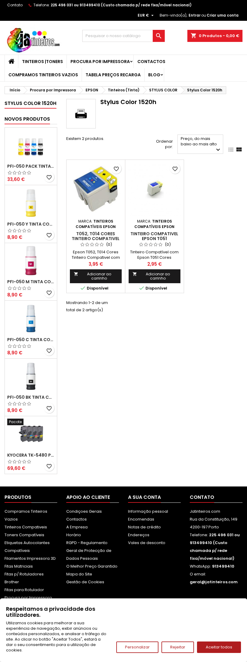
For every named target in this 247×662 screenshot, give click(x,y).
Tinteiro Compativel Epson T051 (154, 236)
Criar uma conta (223, 15)
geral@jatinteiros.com (214, 582)
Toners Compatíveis (24, 535)
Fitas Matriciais (19, 566)
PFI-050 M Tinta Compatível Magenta (31, 281)
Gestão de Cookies (85, 582)
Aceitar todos (219, 647)
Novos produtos (27, 119)
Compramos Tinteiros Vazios (43, 75)
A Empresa (77, 527)
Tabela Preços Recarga (113, 75)
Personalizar (137, 647)
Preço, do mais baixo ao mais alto (201, 145)
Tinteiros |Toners (42, 62)
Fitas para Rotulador (24, 590)
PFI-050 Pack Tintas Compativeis (31, 166)
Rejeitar (177, 647)
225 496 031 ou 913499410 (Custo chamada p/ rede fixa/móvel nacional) (121, 5)
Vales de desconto (146, 543)
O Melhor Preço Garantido (91, 566)
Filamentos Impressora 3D (30, 558)
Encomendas (141, 519)
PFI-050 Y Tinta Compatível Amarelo (31, 224)
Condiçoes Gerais (84, 511)
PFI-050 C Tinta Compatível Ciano (31, 339)
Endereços (138, 535)
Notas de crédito (144, 527)
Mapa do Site (79, 574)
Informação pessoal (148, 511)
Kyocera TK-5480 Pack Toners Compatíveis (31, 455)
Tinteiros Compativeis (26, 527)
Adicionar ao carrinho (92, 276)
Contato (15, 5)
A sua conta (144, 497)
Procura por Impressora (100, 62)
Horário (73, 535)
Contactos (151, 62)
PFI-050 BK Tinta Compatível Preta (31, 397)
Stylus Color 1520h (30, 103)
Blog (154, 75)
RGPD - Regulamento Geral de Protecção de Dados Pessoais (88, 550)
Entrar (195, 15)
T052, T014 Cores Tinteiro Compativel (96, 236)
